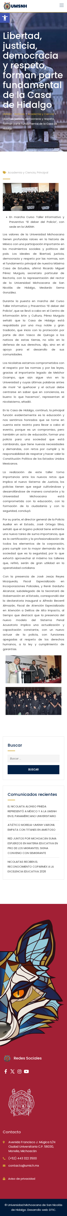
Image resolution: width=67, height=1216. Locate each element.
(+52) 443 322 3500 (22, 1158)
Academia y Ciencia (22, 172)
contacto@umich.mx (23, 1165)
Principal (42, 172)
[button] (5, 18)
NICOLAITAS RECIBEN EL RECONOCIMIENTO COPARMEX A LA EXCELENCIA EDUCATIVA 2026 (31, 866)
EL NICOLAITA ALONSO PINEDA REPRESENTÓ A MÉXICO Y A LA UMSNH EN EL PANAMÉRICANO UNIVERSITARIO (32, 811)
